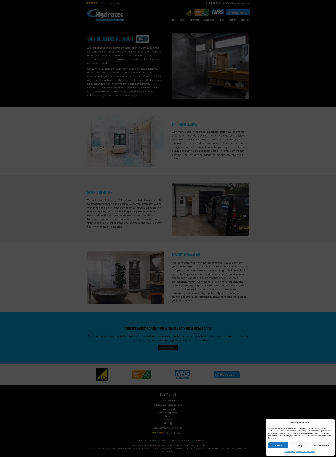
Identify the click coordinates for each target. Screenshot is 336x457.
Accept (278, 445)
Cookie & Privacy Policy (305, 452)
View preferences (321, 445)
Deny (299, 445)
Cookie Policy (290, 452)
